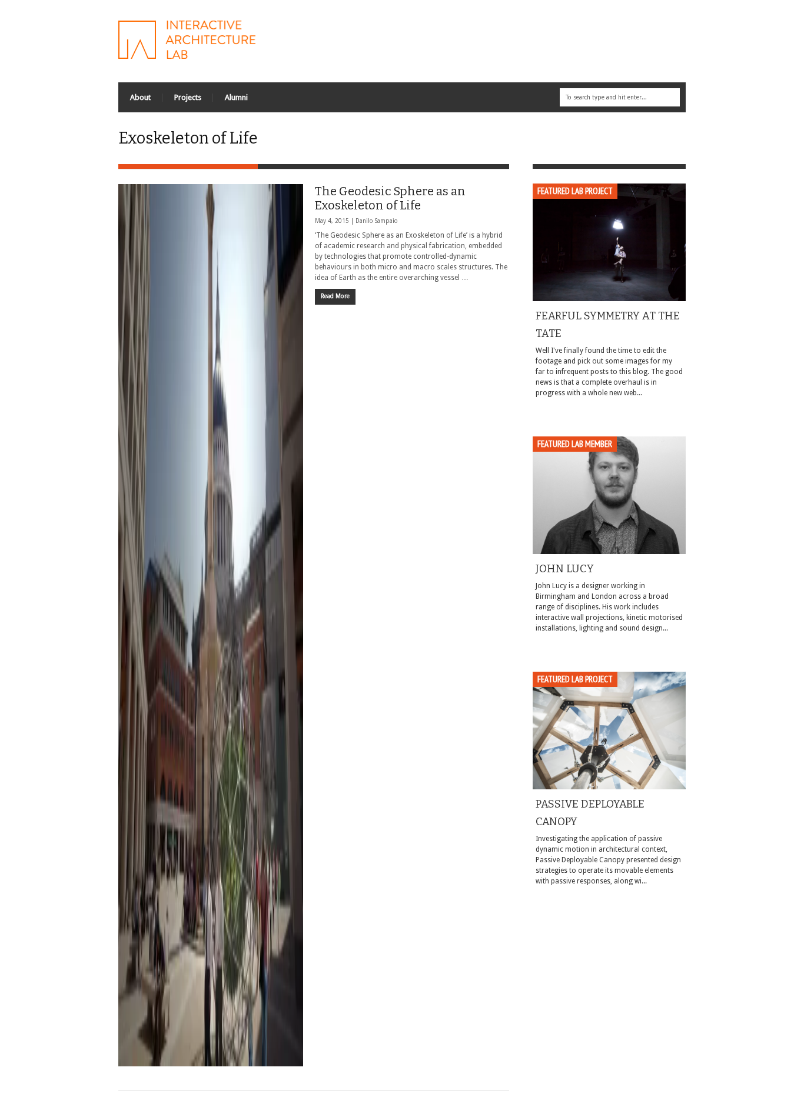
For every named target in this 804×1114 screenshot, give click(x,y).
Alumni (236, 97)
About (140, 97)
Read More (335, 296)
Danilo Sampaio (377, 221)
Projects (187, 97)
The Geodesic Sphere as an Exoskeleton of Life (390, 198)
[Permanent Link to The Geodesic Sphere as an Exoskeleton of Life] (210, 625)
